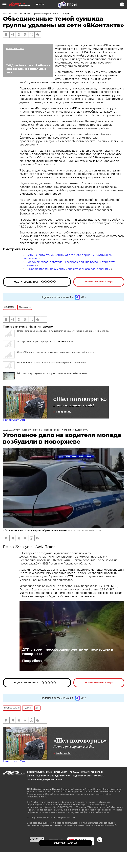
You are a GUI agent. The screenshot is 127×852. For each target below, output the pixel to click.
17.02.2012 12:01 (10, 13)
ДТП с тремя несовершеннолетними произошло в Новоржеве (67, 651)
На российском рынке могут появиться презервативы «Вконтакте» (51, 362)
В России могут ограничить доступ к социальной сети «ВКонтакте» (52, 373)
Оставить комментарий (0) (99, 282)
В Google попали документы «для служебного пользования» (68, 268)
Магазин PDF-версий (92, 772)
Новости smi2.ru (14, 419)
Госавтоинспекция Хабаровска (85, 530)
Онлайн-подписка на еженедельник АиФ (48, 776)
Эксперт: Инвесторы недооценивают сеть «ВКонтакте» (45, 341)
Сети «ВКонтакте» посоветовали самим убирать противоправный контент (55, 352)
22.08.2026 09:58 (11, 430)
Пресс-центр (60, 772)
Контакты (99, 776)
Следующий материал (65, 843)
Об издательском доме (39, 772)
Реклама (74, 772)
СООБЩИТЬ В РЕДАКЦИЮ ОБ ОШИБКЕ (45, 780)
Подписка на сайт (82, 776)
